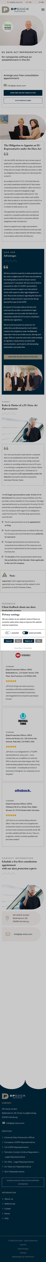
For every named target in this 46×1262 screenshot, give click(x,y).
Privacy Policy (18, 648)
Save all (9, 641)
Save (18, 641)
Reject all (28, 641)
